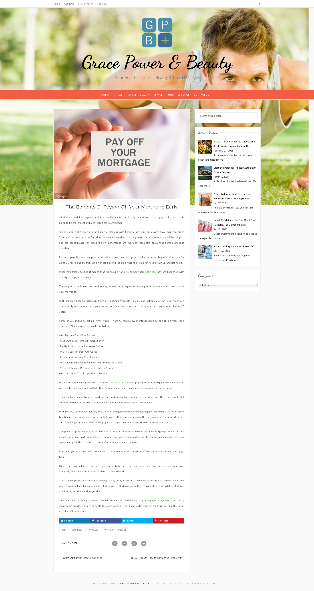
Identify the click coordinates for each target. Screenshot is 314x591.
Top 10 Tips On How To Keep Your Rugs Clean (155, 557)
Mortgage (92, 530)
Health (131, 94)
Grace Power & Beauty (157, 62)
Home (56, 3)
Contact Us (201, 94)
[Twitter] (259, 3)
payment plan (72, 431)
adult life (150, 271)
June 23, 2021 (69, 542)
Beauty (145, 94)
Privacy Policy (85, 3)
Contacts (102, 3)
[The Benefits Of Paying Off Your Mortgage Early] (122, 153)
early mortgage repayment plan (156, 500)
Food (170, 94)
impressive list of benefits (116, 382)
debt (63, 530)
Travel (158, 94)
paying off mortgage (115, 530)
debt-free (77, 530)
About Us (69, 3)
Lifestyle (184, 94)
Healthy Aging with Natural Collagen (81, 557)
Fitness (117, 94)
